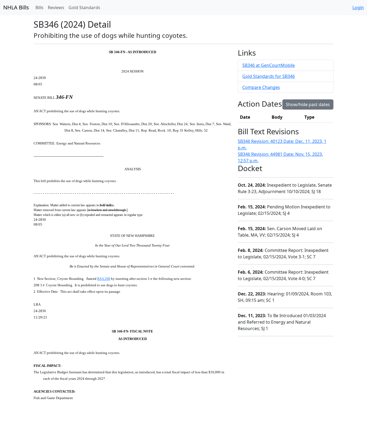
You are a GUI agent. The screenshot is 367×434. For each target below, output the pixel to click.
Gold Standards (84, 7)
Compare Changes (261, 87)
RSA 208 (103, 279)
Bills (39, 7)
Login (358, 7)
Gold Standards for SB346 (268, 76)
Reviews (56, 7)
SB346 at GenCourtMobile (268, 65)
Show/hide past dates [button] (308, 104)
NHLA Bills (16, 7)
